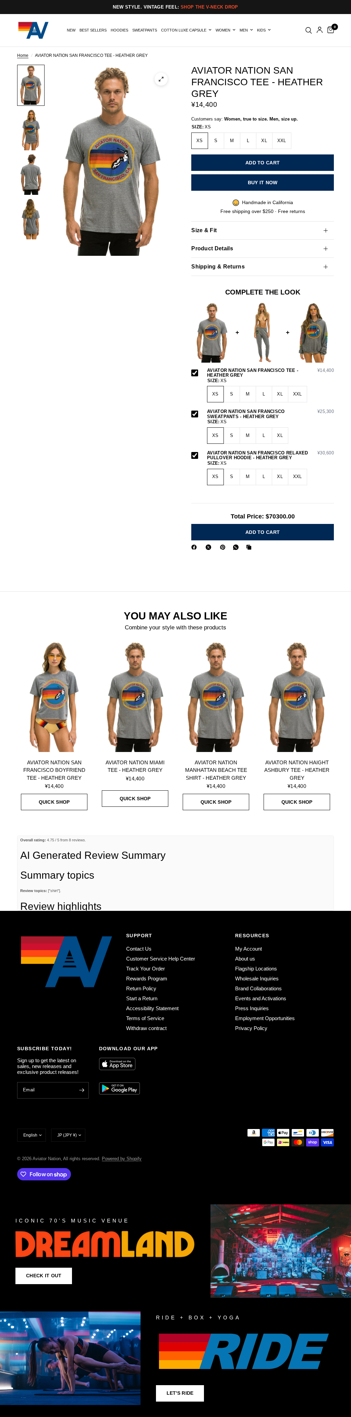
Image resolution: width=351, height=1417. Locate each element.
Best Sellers (93, 30)
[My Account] (319, 30)
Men (244, 30)
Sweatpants (144, 30)
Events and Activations (260, 998)
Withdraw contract (146, 1028)
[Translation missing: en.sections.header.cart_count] (329, 30)
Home (22, 55)
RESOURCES (252, 935)
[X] (210, 547)
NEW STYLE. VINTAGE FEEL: (175, 7)
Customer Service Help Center (160, 959)
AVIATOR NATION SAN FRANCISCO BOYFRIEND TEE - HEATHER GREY (54, 770)
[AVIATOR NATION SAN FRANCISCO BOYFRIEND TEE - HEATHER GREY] (54, 696)
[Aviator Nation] (175, 1251)
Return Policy (141, 988)
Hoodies (119, 30)
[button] (43, 1276)
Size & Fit (204, 230)
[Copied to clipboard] (250, 547)
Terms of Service (145, 1018)
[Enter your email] (82, 1090)
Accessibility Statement (152, 1008)
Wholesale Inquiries (257, 978)
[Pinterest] (224, 547)
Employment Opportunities (265, 1018)
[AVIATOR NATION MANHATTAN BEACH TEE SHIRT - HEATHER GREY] (216, 696)
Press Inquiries (252, 1008)
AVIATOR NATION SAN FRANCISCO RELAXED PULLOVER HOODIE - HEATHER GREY (270, 456)
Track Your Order (145, 968)
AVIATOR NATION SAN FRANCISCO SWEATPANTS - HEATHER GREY (270, 414)
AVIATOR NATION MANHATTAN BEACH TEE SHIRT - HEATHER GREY (216, 770)
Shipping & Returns (218, 266)
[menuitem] (71, 30)
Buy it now (263, 182)
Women (223, 30)
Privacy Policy (251, 1028)
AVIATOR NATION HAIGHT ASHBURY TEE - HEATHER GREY (296, 770)
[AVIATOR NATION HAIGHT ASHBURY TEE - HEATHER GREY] (297, 696)
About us (245, 959)
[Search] (308, 30)
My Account (248, 949)
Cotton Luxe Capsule (183, 30)
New (71, 30)
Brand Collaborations (258, 988)
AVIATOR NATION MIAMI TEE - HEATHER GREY (135, 766)
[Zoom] (161, 79)
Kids (261, 30)
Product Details (212, 248)
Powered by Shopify (122, 1158)
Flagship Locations (256, 968)
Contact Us (139, 949)
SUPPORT (139, 935)
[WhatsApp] (237, 547)
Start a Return (141, 998)
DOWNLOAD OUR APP (128, 1048)
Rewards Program (146, 978)
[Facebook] (195, 547)
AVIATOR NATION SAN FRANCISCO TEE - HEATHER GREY (270, 373)
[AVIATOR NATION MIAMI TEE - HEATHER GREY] (135, 696)
